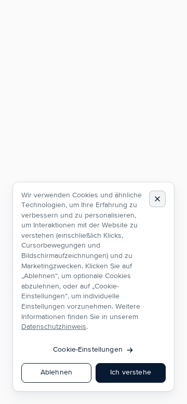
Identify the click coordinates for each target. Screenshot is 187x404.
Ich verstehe (130, 372)
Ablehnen (56, 372)
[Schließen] (157, 199)
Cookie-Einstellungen (88, 349)
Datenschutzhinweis (53, 326)
